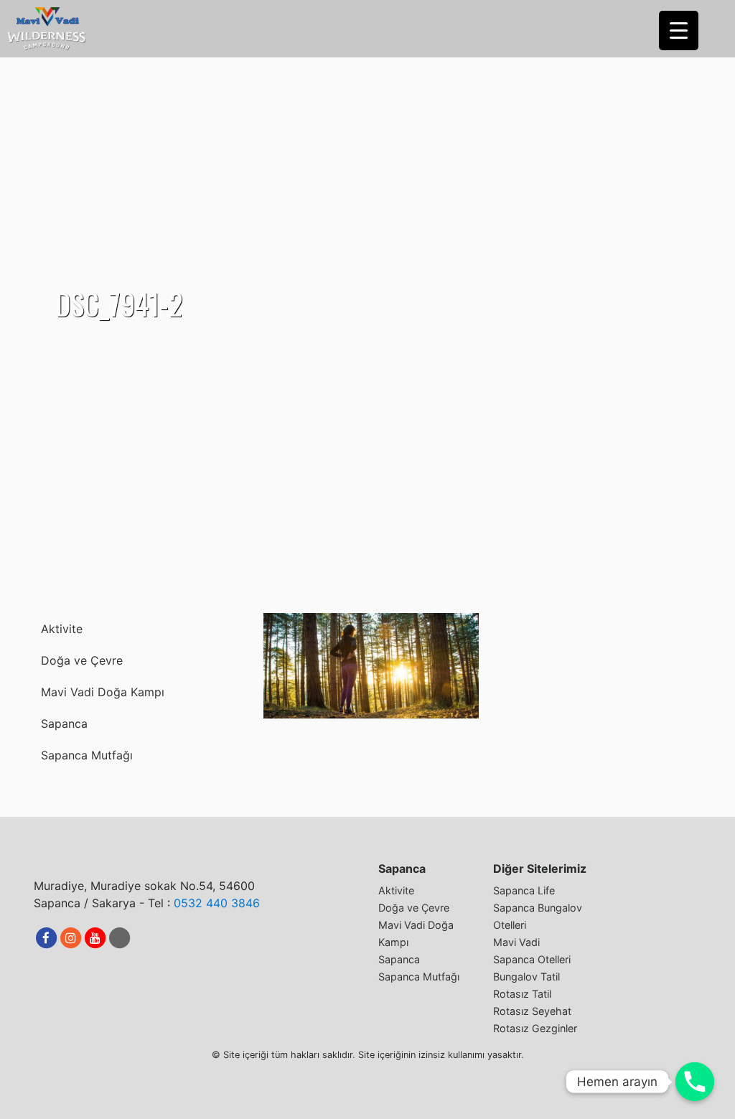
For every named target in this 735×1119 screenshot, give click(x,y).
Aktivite (62, 629)
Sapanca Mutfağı (87, 755)
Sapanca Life (524, 890)
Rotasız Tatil (522, 994)
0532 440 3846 (217, 903)
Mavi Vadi (516, 942)
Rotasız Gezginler (535, 1028)
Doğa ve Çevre (82, 660)
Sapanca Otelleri (532, 959)
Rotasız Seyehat (532, 1011)
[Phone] (694, 1081)
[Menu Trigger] (678, 30)
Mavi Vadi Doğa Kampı (102, 692)
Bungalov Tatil (526, 976)
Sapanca (64, 723)
